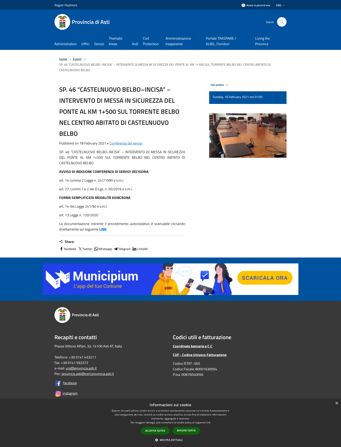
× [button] (336, 403)
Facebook (70, 248)
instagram (70, 393)
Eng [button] (278, 5)
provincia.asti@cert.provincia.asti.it (88, 373)
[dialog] (170, 423)
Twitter (87, 248)
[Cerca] (282, 22)
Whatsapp (105, 248)
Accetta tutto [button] (155, 430)
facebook (70, 383)
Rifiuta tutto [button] (186, 430)
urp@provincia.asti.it (81, 368)
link (208, 422)
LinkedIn (142, 248)
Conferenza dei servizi (126, 143)
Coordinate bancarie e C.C (192, 346)
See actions (218, 85)
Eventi (77, 59)
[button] (170, 440)
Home (63, 59)
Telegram (124, 248)
